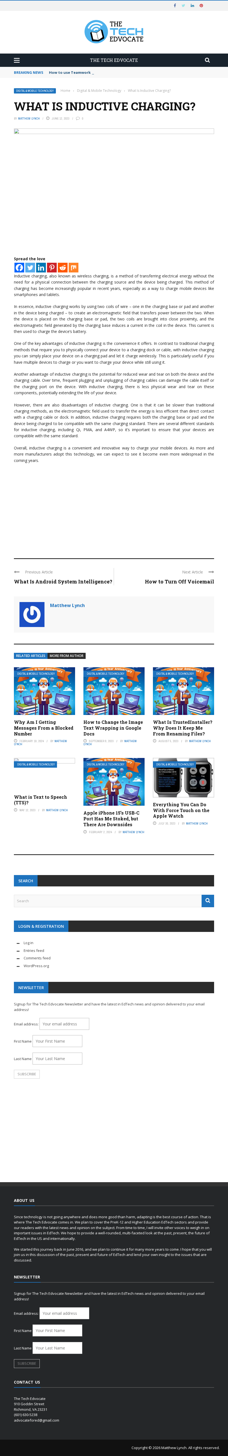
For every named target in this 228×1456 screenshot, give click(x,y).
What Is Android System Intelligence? (63, 581)
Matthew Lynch (29, 118)
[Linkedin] (41, 267)
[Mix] (73, 267)
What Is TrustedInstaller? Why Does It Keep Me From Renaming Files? (182, 728)
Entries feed (34, 950)
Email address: (26, 1024)
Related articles (30, 655)
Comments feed (37, 958)
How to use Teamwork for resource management (95, 72)
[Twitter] (30, 267)
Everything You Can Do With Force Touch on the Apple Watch (181, 810)
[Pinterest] (52, 267)
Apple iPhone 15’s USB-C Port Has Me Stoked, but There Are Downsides (111, 818)
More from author (66, 655)
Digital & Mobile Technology (35, 91)
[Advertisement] (114, 508)
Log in (28, 942)
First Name (23, 1041)
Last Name (23, 1058)
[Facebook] (19, 267)
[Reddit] (63, 267)
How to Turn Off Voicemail (179, 581)
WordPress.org (36, 965)
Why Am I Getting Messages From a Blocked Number (43, 728)
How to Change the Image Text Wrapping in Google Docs (113, 728)
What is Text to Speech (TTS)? (40, 800)
